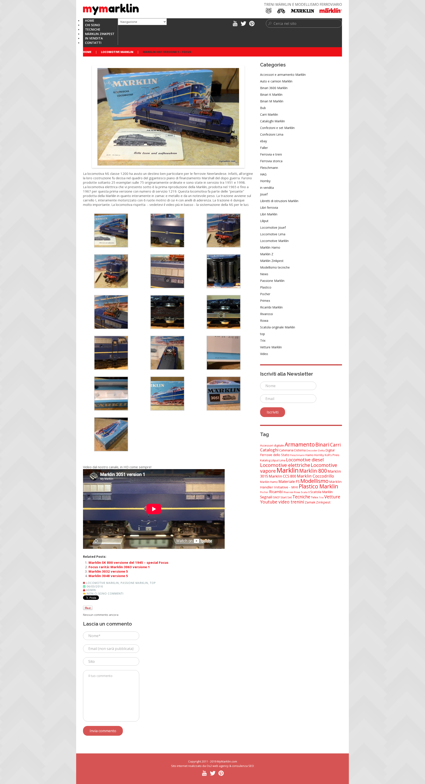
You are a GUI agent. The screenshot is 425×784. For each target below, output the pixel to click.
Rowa (264, 320)
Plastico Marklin (318, 486)
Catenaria (286, 450)
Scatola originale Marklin (277, 327)
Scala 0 (305, 492)
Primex (265, 300)
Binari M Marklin (271, 101)
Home (87, 52)
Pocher (265, 294)
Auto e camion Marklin (276, 81)
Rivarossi (266, 314)
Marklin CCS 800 (282, 476)
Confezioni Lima (271, 134)
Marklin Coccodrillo (315, 476)
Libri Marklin (268, 214)
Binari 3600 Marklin (274, 88)
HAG (263, 174)
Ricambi (276, 491)
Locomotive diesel (305, 459)
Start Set (286, 497)
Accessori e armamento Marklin (283, 74)
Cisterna (300, 450)
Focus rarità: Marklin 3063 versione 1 (119, 567)
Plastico (265, 287)
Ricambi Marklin (271, 307)
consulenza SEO (243, 766)
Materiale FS (289, 481)
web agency (220, 766)
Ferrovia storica (271, 161)
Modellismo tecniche (275, 267)
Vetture (332, 496)
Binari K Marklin (271, 94)
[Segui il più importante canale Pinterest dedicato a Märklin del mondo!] (252, 23)
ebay (263, 141)
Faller (264, 148)
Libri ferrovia (269, 207)
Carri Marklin (269, 114)
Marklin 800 (313, 470)
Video (264, 354)
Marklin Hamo (270, 247)
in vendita (267, 187)
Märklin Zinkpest (272, 261)
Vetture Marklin (271, 347)
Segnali (266, 497)
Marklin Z (266, 254)
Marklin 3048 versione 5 (108, 575)
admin (91, 590)
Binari (322, 444)
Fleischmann (269, 168)
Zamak (310, 502)
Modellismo (314, 480)
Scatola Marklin (321, 492)
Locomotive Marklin (117, 52)
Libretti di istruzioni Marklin (279, 201)
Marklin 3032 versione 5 (108, 571)
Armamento (300, 444)
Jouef (264, 194)
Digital (329, 450)
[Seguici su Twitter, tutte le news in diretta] (243, 23)
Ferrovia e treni (271, 154)
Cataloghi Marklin (272, 121)
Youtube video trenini (282, 502)
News (264, 274)
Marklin (287, 470)
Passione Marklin (134, 583)
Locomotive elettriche (285, 465)
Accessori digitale (272, 445)
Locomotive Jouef (273, 227)
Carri (335, 445)
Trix (262, 340)
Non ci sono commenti (105, 593)
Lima (282, 460)
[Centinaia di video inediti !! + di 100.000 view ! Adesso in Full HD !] (235, 23)
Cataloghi (269, 449)
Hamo (309, 455)
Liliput (264, 221)
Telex (314, 497)
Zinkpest (323, 502)
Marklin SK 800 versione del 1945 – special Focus (128, 562)
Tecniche (301, 497)
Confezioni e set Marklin (277, 128)
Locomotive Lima (272, 234)
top (153, 583)
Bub (263, 108)
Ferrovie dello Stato (274, 455)
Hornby (265, 181)
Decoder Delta (315, 450)
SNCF (276, 497)
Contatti (93, 43)
